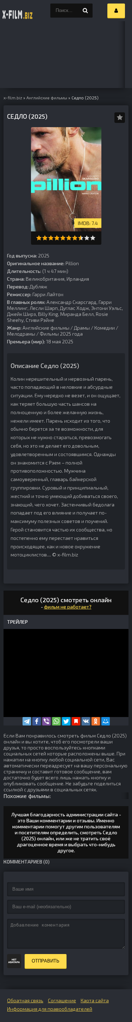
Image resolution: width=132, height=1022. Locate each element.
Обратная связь (25, 1000)
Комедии (104, 328)
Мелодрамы (21, 334)
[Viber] (46, 721)
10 (93, 238)
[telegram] (27, 721)
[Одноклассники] (96, 721)
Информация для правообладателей (49, 1009)
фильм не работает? (68, 607)
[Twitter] (66, 721)
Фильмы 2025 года (61, 334)
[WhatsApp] (56, 721)
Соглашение (62, 1000)
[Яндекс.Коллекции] (76, 721)
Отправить (45, 961)
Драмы (82, 328)
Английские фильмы (46, 328)
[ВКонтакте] (86, 721)
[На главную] (17, 10)
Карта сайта (95, 1000)
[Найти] (85, 11)
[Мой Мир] (105, 721)
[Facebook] (36, 721)
